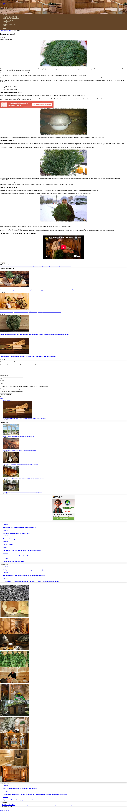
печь (60, 805)
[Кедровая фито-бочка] (14, 617)
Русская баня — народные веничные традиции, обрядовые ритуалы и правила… (23, 478)
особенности (47, 805)
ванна (12, 804)
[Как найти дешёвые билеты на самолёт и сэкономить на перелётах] (11, 448)
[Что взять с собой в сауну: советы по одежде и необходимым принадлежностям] (14, 732)
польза (64, 805)
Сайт (1, 383)
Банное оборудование (10, 17)
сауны (79, 804)
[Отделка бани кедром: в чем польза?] (14, 781)
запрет (30, 804)
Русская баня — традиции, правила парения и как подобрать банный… (21, 464)
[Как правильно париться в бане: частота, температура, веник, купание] (14, 683)
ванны (17, 805)
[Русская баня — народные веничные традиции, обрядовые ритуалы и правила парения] (11, 476)
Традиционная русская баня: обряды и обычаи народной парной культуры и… (22, 492)
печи (58, 804)
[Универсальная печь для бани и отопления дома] (14, 765)
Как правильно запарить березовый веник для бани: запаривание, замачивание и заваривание (30, 312)
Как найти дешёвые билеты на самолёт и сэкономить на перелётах (19, 450)
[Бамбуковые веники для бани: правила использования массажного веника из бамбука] (14, 353)
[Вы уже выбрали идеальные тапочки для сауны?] (14, 699)
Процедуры (6, 21)
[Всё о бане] (8, 12)
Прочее (5, 25)
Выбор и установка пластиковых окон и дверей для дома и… (18, 436)
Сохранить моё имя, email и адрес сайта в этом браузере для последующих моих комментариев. (26, 386)
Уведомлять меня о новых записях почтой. (12, 391)
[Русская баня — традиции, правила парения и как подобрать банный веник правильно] (11, 462)
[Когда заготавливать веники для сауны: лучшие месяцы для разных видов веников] (14, 666)
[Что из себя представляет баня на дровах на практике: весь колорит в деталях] (14, 633)
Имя (1, 378)
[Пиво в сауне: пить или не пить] (14, 650)
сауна (76, 805)
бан (0, 804)
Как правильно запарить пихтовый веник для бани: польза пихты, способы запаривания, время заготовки (34, 334)
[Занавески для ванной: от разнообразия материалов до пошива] (14, 748)
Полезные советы (10, 22)
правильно (68, 804)
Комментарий (4, 375)
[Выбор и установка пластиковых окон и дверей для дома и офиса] (11, 434)
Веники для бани (10, 20)
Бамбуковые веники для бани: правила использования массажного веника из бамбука (28, 356)
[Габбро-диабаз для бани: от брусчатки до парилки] (14, 600)
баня (8, 804)
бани (4, 805)
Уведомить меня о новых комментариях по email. (14, 389)
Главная (2, 30)
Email (2, 380)
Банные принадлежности (11, 18)
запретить (34, 804)
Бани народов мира (9, 24)
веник (1, 262)
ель (4, 262)
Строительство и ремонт (11, 16)
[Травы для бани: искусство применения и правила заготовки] (14, 715)
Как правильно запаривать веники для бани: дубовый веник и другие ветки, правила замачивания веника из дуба (37, 290)
